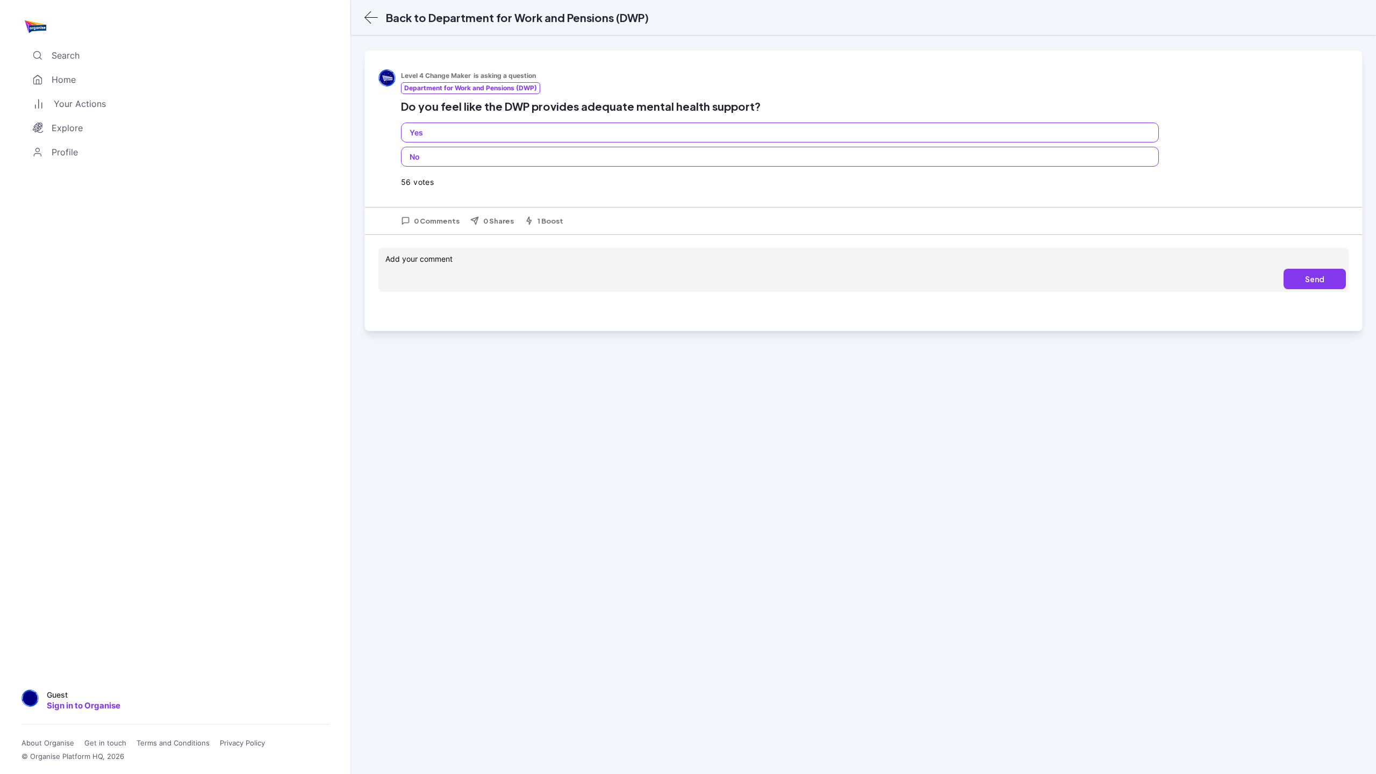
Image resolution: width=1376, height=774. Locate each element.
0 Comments (437, 221)
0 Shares (498, 221)
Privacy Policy (242, 743)
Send (1314, 279)
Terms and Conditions (173, 743)
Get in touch (105, 743)
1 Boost (550, 221)
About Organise (48, 743)
